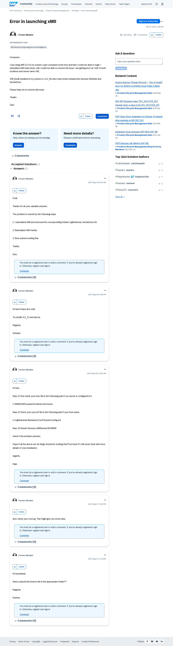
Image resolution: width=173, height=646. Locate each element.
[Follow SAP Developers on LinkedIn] (162, 641)
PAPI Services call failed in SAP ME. (132, 143)
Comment (102, 116)
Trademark (64, 641)
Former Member (26, 35)
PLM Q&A (75, 11)
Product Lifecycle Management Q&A (134, 93)
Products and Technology (47, 4)
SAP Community (16, 11)
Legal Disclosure (50, 641)
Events (99, 4)
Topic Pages (124, 4)
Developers (76, 4)
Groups (64, 4)
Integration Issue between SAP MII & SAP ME (136, 132)
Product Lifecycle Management (57, 11)
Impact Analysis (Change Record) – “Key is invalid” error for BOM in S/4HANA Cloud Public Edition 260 (139, 86)
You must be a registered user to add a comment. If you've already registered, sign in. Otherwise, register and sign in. (58, 264)
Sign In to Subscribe (148, 21)
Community (26, 4)
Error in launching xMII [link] (89, 11)
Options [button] (161, 22)
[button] (152, 35)
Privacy (12, 641)
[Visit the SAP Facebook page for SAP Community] (147, 641)
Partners (89, 4)
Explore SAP (146, 4)
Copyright (36, 641)
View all (119, 197)
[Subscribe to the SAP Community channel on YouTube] (157, 641)
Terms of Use (23, 641)
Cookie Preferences (90, 641)
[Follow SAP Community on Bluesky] (152, 641)
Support (75, 641)
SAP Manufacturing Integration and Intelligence (28, 47)
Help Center (110, 4)
